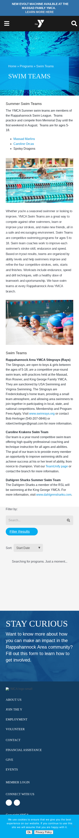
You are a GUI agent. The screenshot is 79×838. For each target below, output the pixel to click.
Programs (26, 66)
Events (12, 769)
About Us (13, 699)
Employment (16, 719)
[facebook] (9, 803)
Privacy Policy (44, 832)
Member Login (18, 782)
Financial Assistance (24, 750)
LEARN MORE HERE (39, 12)
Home (12, 66)
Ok (29, 832)
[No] (74, 826)
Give (9, 759)
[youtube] (17, 803)
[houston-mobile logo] (39, 19)
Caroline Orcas (23, 143)
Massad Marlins (24, 138)
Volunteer (15, 729)
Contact (13, 740)
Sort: (9, 548)
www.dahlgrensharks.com (53, 494)
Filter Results (20, 531)
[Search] (68, 520)
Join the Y (14, 709)
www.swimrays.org (42, 413)
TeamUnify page (57, 466)
